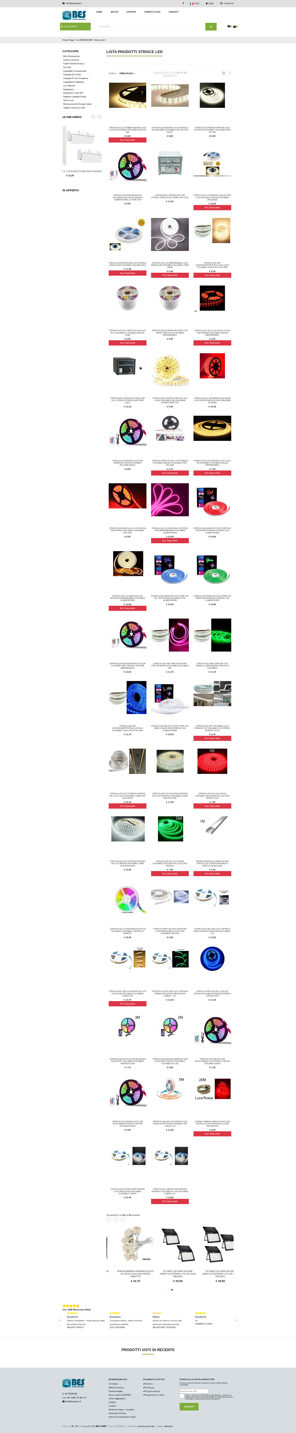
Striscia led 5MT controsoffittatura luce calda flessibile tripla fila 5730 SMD (212, 265)
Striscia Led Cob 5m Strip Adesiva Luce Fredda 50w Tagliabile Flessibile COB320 (128, 1191)
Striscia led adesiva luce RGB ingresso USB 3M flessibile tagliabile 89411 (127, 463)
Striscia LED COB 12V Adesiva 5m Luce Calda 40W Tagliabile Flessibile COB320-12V (127, 993)
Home (99, 12)
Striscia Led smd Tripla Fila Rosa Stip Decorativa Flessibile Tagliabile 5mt (170, 666)
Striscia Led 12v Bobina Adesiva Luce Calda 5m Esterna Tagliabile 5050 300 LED (127, 130)
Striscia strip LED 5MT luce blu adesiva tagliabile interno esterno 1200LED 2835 (212, 993)
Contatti (173, 12)
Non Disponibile (127, 140)
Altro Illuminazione (71, 56)
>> (122, 1219)
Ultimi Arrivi (72, 117)
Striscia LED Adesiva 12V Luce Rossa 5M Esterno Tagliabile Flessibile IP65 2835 (127, 530)
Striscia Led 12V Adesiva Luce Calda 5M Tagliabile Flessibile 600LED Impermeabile (212, 463)
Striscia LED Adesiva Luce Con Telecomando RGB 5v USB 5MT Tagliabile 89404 (127, 1123)
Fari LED (67, 67)
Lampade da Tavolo (72, 74)
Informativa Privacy (117, 1413)
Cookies (112, 1402)
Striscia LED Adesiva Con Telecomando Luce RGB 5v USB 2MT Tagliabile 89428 (212, 1061)
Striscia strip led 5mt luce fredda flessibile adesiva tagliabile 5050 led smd (170, 463)
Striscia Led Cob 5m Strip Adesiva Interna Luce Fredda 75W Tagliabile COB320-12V (170, 1191)
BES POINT (101, 1426)
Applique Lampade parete (74, 96)
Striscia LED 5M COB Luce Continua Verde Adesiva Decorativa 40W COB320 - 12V (170, 993)
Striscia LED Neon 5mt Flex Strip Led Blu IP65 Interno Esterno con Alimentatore (170, 598)
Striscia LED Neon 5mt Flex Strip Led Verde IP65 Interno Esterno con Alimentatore (212, 598)
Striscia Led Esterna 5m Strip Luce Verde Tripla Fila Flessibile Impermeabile (170, 332)
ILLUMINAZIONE (84, 40)
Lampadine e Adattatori (73, 82)
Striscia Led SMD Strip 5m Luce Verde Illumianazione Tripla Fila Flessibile (212, 666)
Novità (114, 12)
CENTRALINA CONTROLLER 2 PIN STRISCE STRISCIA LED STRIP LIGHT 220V (170, 196)
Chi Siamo (113, 1384)
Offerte (131, 12)
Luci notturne (69, 86)
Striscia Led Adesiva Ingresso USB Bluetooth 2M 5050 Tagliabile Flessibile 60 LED (169, 1061)
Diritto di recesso (116, 1387)
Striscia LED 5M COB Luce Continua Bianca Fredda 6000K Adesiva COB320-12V (212, 931)
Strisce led (99, 40)
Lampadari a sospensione (74, 71)
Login (211, 3)
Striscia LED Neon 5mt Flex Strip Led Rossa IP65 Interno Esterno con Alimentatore (212, 530)
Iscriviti (189, 1406)
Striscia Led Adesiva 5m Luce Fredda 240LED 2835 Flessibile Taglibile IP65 (127, 264)
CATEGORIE (70, 26)
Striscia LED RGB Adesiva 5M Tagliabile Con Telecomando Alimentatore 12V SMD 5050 (127, 197)
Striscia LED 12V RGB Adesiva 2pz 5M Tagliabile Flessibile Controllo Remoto (127, 931)
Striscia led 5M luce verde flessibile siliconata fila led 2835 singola (170, 863)
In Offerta (70, 190)
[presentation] (93, 116)
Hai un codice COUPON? (120, 1395)
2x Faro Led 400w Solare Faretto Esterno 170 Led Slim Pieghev (170, 1274)
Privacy (218, 1395)
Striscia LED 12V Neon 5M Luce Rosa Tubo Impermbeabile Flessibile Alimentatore (170, 530)
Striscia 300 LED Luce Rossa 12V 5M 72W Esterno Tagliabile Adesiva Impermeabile (212, 332)
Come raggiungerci (117, 1398)
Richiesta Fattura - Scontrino (121, 1409)
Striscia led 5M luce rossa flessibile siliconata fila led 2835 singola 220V (212, 796)
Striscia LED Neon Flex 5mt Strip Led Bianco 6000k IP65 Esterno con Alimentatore (170, 728)
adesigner (168, 1426)
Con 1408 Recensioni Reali (76, 1309)
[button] (168, 1290)
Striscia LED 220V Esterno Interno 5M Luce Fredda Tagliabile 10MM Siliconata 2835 (127, 863)
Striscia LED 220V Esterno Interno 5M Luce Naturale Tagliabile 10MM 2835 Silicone (170, 796)
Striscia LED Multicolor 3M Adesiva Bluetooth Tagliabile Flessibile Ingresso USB (127, 1061)
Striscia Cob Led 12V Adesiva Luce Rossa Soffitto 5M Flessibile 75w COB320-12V (170, 1123)
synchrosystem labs (146, 1426)
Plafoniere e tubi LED (73, 93)
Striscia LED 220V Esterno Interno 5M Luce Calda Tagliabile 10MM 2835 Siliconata (127, 796)
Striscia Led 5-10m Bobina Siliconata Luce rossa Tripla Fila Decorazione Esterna (212, 400)
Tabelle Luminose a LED (74, 108)
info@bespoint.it (74, 3)
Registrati (229, 3)
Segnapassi (68, 89)
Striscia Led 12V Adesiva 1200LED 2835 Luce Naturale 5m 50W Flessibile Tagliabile (212, 197)
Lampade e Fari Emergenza (75, 78)
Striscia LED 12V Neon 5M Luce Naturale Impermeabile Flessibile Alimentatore (127, 598)
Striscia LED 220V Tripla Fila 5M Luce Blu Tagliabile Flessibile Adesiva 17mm (127, 332)
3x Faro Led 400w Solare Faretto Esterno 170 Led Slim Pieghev (212, 1274)
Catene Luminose (71, 60)
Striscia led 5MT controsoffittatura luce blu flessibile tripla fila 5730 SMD (127, 728)
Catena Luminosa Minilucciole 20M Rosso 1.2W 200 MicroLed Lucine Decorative (212, 1123)
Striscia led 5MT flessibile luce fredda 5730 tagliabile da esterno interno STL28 (212, 728)
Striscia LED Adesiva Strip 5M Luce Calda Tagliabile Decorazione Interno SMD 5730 (169, 400)
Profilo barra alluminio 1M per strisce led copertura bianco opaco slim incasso (212, 863)
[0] (228, 26)
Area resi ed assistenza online (122, 1417)
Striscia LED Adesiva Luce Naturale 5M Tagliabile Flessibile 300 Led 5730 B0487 (170, 130)
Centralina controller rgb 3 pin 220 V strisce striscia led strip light (127, 400)
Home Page (68, 40)
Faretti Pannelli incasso (73, 63)
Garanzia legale (116, 1391)
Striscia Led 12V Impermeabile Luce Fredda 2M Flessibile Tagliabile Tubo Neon (170, 265)
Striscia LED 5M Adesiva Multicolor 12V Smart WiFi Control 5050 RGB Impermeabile (127, 666)
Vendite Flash (152, 12)
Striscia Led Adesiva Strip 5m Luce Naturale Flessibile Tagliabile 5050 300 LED (212, 130)
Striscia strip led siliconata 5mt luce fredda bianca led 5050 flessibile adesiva (170, 931)
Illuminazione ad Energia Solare (77, 104)
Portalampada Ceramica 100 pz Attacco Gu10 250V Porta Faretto (127, 1274)
